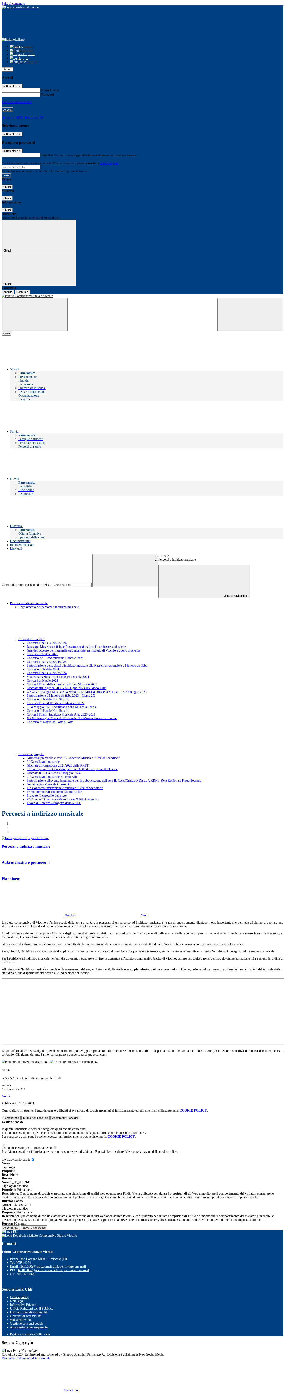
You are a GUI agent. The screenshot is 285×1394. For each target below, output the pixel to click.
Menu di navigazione (235, 595)
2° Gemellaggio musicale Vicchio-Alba (52, 776)
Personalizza (11, 1117)
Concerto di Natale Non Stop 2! (48, 699)
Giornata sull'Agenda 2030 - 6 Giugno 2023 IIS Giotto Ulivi (66, 688)
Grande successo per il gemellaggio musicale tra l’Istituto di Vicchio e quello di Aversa (83, 650)
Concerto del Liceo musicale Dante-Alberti (55, 658)
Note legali (17, 1301)
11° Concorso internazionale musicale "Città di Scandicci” (65, 788)
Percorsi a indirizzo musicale (29, 603)
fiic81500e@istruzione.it (52, 1266)
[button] (39, 915)
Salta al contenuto (13, 3)
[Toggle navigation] (35, 314)
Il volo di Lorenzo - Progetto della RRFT (54, 803)
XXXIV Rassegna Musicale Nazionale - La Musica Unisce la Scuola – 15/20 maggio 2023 (87, 692)
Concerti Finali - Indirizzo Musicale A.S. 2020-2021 (61, 714)
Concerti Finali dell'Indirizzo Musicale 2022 (55, 703)
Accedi (7, 69)
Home (162, 555)
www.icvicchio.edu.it (16, 1159)
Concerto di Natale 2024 (43, 669)
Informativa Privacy (23, 1304)
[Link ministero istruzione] (20, 7)
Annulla (7, 292)
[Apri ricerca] (250, 314)
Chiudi (7, 186)
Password (47, 94)
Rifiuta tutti (35, 1117)
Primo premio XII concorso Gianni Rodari (54, 791)
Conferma (22, 292)
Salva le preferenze (34, 1227)
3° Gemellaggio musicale (43, 761)
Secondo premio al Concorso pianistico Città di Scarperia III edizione (72, 769)
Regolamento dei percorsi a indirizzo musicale (48, 607)
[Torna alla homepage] (142, 296)
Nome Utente (50, 90)
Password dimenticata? (17, 102)
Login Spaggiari (109, 163)
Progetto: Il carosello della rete (47, 795)
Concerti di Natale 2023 (42, 680)
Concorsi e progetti (31, 754)
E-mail (45, 155)
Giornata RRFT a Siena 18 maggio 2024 (53, 773)
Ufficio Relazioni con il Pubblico (31, 1308)
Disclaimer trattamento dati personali (26, 1358)
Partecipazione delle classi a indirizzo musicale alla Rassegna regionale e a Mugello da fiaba (87, 665)
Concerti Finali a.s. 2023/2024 (47, 673)
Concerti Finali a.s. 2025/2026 (47, 643)
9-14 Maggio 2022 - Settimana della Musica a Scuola (62, 707)
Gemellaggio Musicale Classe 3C (49, 784)
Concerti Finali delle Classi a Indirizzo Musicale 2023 (62, 684)
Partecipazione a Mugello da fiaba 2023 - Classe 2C (61, 695)
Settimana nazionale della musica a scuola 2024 (58, 676)
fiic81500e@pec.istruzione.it (53, 1270)
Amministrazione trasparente (29, 1327)
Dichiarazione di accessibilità (29, 1312)
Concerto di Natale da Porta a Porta (50, 722)
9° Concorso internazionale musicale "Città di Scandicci (63, 799)
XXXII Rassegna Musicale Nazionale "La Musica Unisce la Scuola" (72, 718)
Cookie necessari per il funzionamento (27, 1148)
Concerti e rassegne (31, 639)
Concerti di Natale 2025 (42, 654)
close (6, 333)
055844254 (23, 1262)
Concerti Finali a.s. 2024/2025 (47, 661)
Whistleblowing (20, 1319)
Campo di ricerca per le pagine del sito (27, 584)
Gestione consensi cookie (26, 1323)
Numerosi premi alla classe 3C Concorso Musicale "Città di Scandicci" (73, 758)
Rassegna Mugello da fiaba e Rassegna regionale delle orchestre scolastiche (76, 646)
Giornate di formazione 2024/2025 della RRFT (58, 765)
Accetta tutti (65, 1117)
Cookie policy (19, 1297)
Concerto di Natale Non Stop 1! (48, 710)
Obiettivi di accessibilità (25, 1316)
